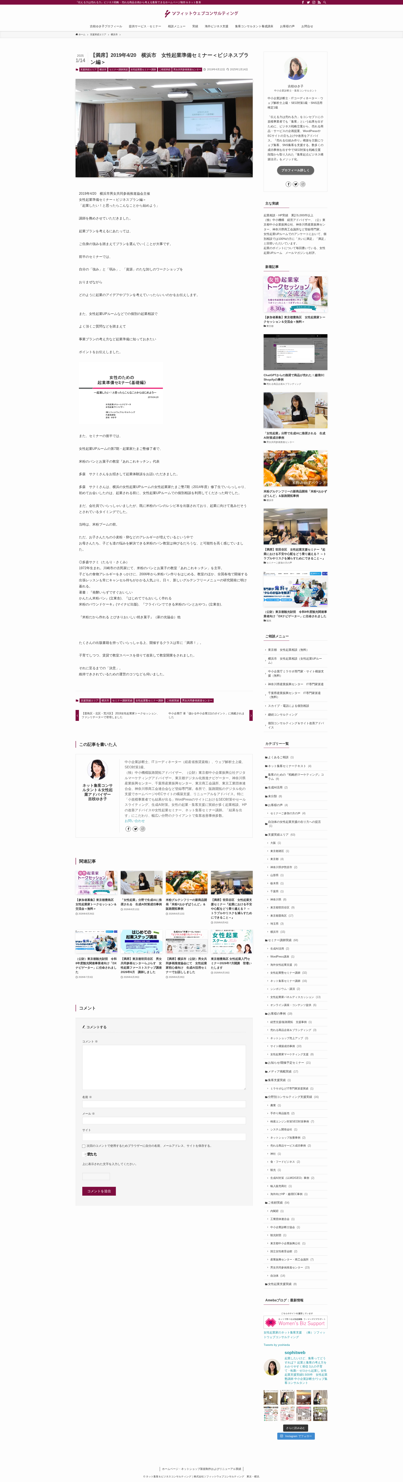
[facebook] (303, 2)
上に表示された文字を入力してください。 (110, 1164)
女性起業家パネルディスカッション (295, 997)
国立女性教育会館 (283, 1251)
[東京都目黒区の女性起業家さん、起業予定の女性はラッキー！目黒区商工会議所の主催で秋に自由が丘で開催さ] (320, 1414)
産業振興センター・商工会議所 (292, 1259)
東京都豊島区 (281, 915)
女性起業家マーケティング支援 (292, 1054)
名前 (87, 1097)
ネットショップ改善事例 (287, 1137)
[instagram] (314, 2)
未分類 (275, 796)
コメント (90, 1041)
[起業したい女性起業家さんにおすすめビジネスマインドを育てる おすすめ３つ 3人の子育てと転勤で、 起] (320, 1397)
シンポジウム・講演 (285, 988)
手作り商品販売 (282, 1113)
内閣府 (277, 1211)
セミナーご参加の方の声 (287, 813)
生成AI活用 (278, 787)
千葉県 (277, 891)
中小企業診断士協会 (285, 1227)
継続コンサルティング (282, 714)
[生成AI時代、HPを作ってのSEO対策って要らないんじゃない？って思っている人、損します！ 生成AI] (304, 1414)
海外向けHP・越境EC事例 (288, 1194)
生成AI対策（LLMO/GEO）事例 (292, 1177)
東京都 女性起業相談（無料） (288, 649)
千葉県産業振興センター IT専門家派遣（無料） (294, 695)
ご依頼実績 (164, 69)
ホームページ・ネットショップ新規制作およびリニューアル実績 (201, 1468)
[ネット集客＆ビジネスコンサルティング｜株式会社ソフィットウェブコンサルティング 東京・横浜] (201, 14)
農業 (275, 1105)
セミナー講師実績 (118, 69)
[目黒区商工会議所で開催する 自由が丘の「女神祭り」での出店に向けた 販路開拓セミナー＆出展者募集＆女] (271, 1414)
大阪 (275, 842)
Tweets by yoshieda (277, 1344)
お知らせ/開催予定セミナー (289, 1062)
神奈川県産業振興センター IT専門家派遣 (296, 684)
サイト (86, 1130)
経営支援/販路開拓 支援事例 (291, 1022)
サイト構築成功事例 (285, 1046)
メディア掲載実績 (283, 1071)
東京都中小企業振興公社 (287, 1243)
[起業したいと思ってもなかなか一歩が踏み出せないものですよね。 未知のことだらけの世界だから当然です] (287, 1414)
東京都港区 (279, 851)
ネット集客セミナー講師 (288, 980)
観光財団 (278, 1235)
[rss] (319, 2)
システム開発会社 (283, 1129)
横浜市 (102, 69)
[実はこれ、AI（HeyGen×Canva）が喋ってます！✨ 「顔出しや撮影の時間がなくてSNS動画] (287, 1397)
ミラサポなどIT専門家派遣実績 (291, 1088)
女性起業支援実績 (282, 1284)
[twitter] (308, 2)
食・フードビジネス (285, 1161)
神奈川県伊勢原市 (283, 867)
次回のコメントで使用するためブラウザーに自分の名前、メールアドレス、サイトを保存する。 (150, 1145)
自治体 (277, 1275)
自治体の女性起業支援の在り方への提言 (294, 824)
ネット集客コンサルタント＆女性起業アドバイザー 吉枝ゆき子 (98, 792)
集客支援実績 (279, 1080)
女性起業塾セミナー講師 (143, 69)
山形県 (277, 875)
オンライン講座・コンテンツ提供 (293, 1005)
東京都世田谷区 (282, 907)
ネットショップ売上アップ (289, 1038)
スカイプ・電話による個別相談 (288, 705)
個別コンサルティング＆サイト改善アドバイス (296, 725)
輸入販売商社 (281, 1186)
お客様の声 (278, 805)
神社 (275, 1153)
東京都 (277, 859)
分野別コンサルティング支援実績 (293, 1096)
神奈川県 (278, 899)
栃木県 (277, 883)
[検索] (324, 2)
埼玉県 (277, 923)
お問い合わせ (135, 821)
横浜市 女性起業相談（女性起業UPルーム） (295, 660)
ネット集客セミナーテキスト (289, 766)
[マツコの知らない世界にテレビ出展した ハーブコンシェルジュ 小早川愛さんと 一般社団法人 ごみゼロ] (271, 1397)
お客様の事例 (280, 1013)
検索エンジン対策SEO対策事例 (292, 1121)
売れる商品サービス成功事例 (290, 1145)
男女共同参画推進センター (187, 69)
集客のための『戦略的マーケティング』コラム (296, 776)
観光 (275, 1170)
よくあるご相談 (281, 757)
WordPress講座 (282, 956)
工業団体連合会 (282, 1219)
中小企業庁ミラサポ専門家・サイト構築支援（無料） (296, 673)
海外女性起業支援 (283, 964)
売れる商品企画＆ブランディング (293, 1030)
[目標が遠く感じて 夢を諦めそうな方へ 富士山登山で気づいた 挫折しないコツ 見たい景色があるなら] (304, 1397)
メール (88, 1113)
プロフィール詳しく (295, 170)
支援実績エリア (88, 69)
